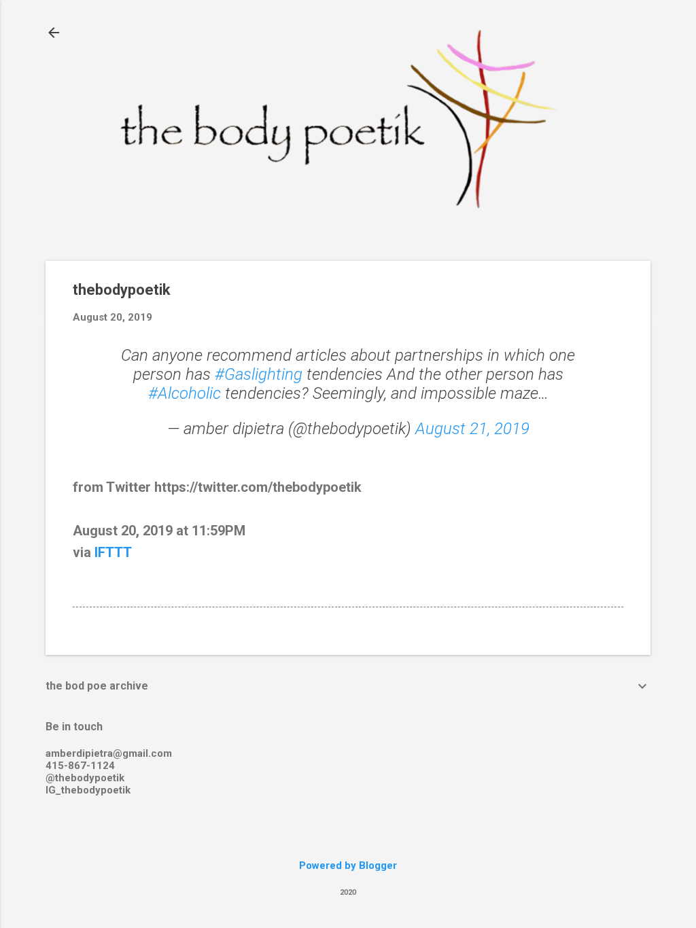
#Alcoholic (184, 393)
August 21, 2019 (472, 428)
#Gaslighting (258, 374)
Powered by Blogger (348, 865)
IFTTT (113, 552)
